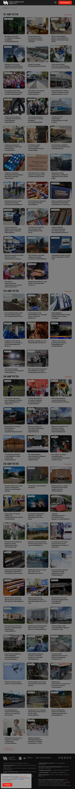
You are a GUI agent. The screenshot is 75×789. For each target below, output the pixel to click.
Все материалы (65, 2)
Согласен (7, 785)
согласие (18, 779)
